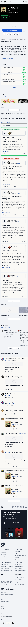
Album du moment (19, 584)
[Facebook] (15, 507)
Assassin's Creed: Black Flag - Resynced (7, 567)
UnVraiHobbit (8, 470)
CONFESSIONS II (19, 579)
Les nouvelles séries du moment (20, 556)
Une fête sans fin (5, 579)
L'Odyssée (3, 554)
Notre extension (5, 597)
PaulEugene (8, 418)
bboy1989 (12, 275)
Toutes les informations (7, 58)
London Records (9, 44)
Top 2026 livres (18, 562)
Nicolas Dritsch (14, 162)
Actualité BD (4, 584)
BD (2, 574)
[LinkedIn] (23, 507)
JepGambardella (9, 451)
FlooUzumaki (8, 393)
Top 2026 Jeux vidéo (6, 562)
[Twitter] (13, 507)
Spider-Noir (17, 551)
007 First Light (4, 564)
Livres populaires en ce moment (20, 571)
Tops (2, 94)
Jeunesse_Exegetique (10, 358)
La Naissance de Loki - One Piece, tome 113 (7, 581)
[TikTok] (20, 507)
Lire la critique (6, 151)
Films (3, 547)
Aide (2, 599)
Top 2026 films (5, 549)
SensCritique (3, 5)
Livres (17, 560)
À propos (3, 592)
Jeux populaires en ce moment (6, 571)
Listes (3, 305)
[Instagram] (18, 507)
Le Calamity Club (19, 564)
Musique (18, 574)
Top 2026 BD (4, 577)
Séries (17, 547)
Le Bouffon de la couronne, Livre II (19, 567)
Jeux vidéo (5, 560)
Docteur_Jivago (14, 132)
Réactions (4, 325)
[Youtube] (26, 507)
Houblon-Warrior (9, 376)
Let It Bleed (19, 5)
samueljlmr (7, 485)
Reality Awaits (18, 582)
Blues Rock (13, 5)
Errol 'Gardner (14, 220)
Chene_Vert (8, 433)
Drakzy (6, 410)
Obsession (3, 552)
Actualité (3, 556)
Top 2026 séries (18, 549)
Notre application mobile (7, 594)
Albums (8, 5)
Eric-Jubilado (14, 246)
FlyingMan (12, 192)
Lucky (16, 553)
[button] (26, 2)
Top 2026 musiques (19, 577)
